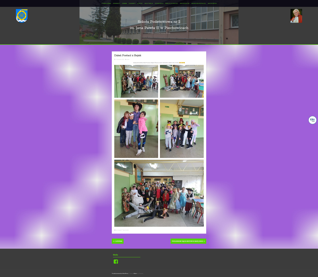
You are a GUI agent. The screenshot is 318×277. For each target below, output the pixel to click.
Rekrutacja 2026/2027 (171, 3)
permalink (126, 230)
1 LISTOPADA (118, 241)
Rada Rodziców (184, 3)
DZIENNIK (124, 3)
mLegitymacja (149, 3)
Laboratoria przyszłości (198, 3)
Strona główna (106, 3)
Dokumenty (132, 3)
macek (127, 59)
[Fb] (116, 263)
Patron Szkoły (159, 3)
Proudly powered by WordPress (120, 273)
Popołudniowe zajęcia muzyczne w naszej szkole (187, 241)
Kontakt (140, 3)
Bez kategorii (119, 230)
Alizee (135, 273)
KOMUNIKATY (116, 3)
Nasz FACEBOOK (212, 3)
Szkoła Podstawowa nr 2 (159, 21)
